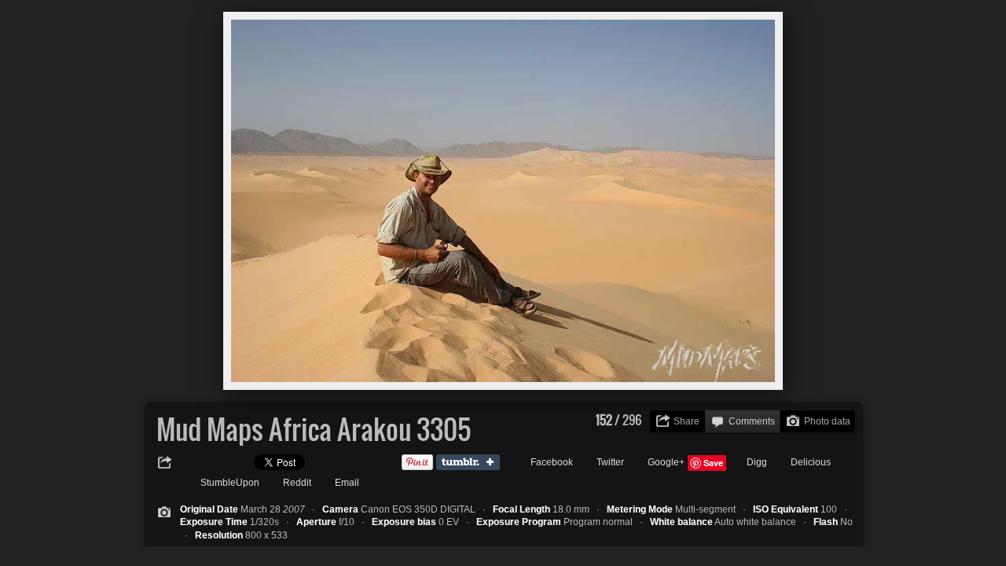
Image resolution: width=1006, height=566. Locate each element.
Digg (757, 462)
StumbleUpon (229, 482)
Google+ (666, 462)
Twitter (610, 462)
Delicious (811, 462)
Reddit (297, 482)
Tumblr (471, 463)
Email (347, 482)
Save (713, 463)
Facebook (552, 462)
